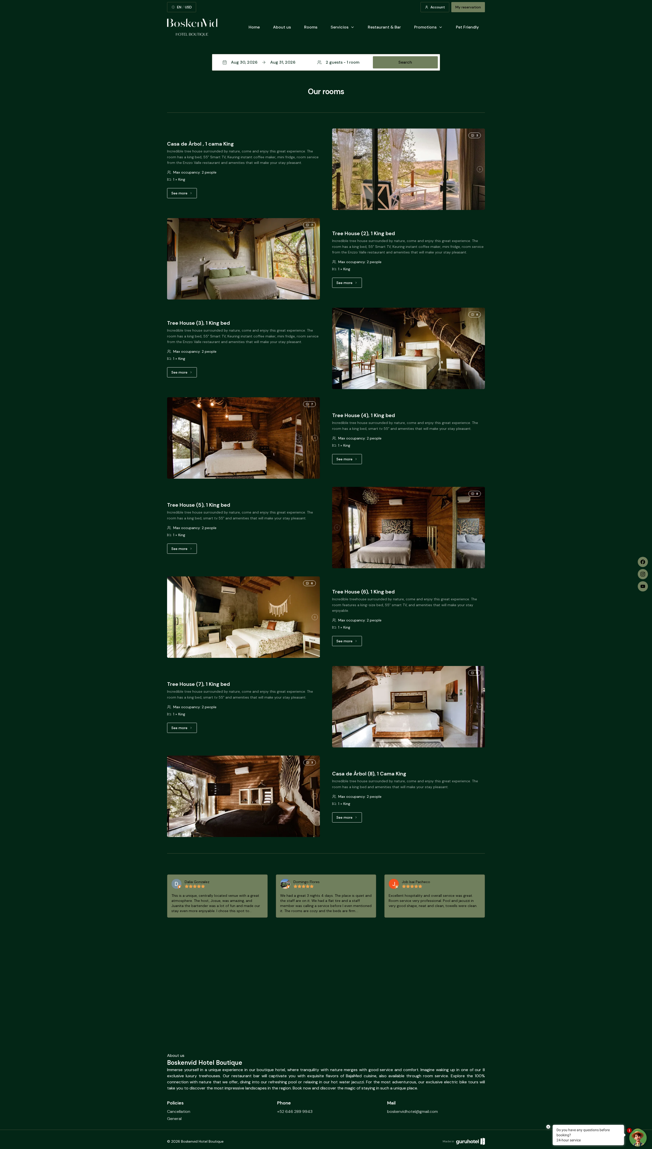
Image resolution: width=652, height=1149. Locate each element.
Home (254, 27)
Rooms (310, 27)
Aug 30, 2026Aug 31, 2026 (263, 62)
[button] (326, 62)
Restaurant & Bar (384, 27)
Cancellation (178, 1111)
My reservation (468, 7)
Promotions (425, 27)
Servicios (339, 27)
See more (184, 194)
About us (282, 27)
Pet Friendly (467, 27)
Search (405, 62)
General (174, 1118)
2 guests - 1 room (342, 62)
